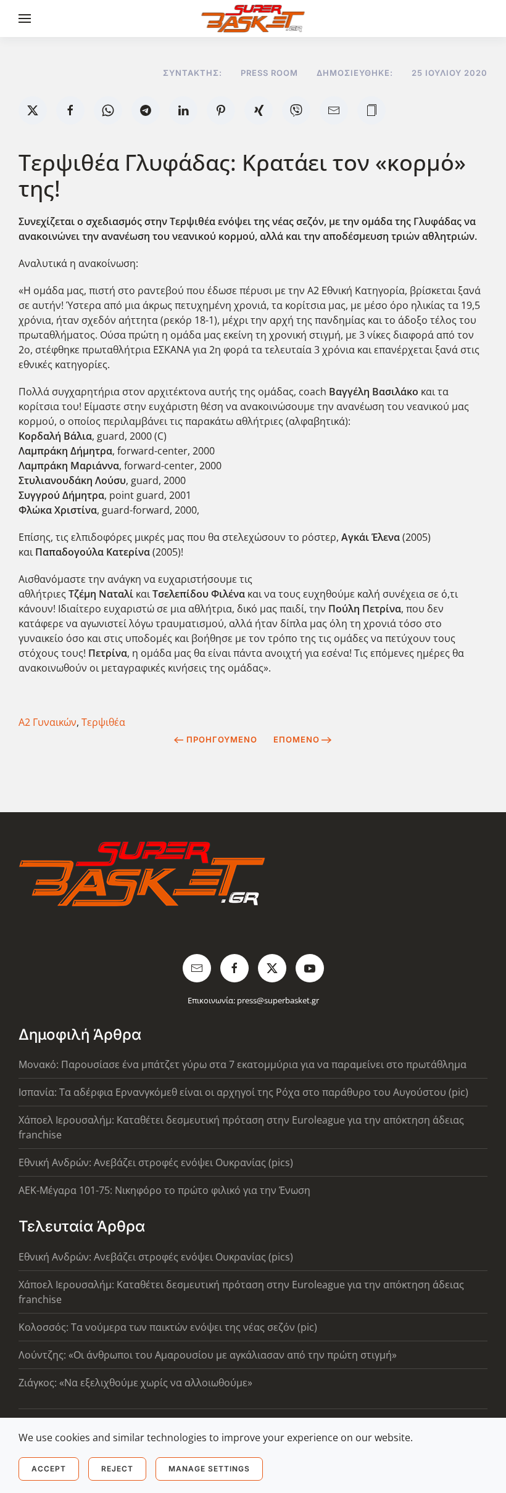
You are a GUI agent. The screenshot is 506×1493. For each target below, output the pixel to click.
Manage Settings (209, 1468)
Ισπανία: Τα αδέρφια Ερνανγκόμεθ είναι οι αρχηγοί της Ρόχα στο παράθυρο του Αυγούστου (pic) (243, 1092)
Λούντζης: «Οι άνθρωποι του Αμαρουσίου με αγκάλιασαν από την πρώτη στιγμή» (208, 1355)
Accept (48, 1468)
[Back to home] (253, 18)
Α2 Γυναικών (48, 722)
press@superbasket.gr (278, 1000)
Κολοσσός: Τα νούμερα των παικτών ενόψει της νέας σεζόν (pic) (168, 1327)
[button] (25, 18)
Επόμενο (296, 739)
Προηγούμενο (221, 739)
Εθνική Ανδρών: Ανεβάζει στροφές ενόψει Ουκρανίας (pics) (156, 1162)
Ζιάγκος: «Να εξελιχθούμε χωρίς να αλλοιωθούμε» (135, 1382)
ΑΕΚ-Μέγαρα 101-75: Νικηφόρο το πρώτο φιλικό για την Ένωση (164, 1190)
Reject (117, 1468)
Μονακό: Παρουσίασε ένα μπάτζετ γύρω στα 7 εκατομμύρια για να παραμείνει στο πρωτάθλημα (243, 1064)
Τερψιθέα (103, 722)
